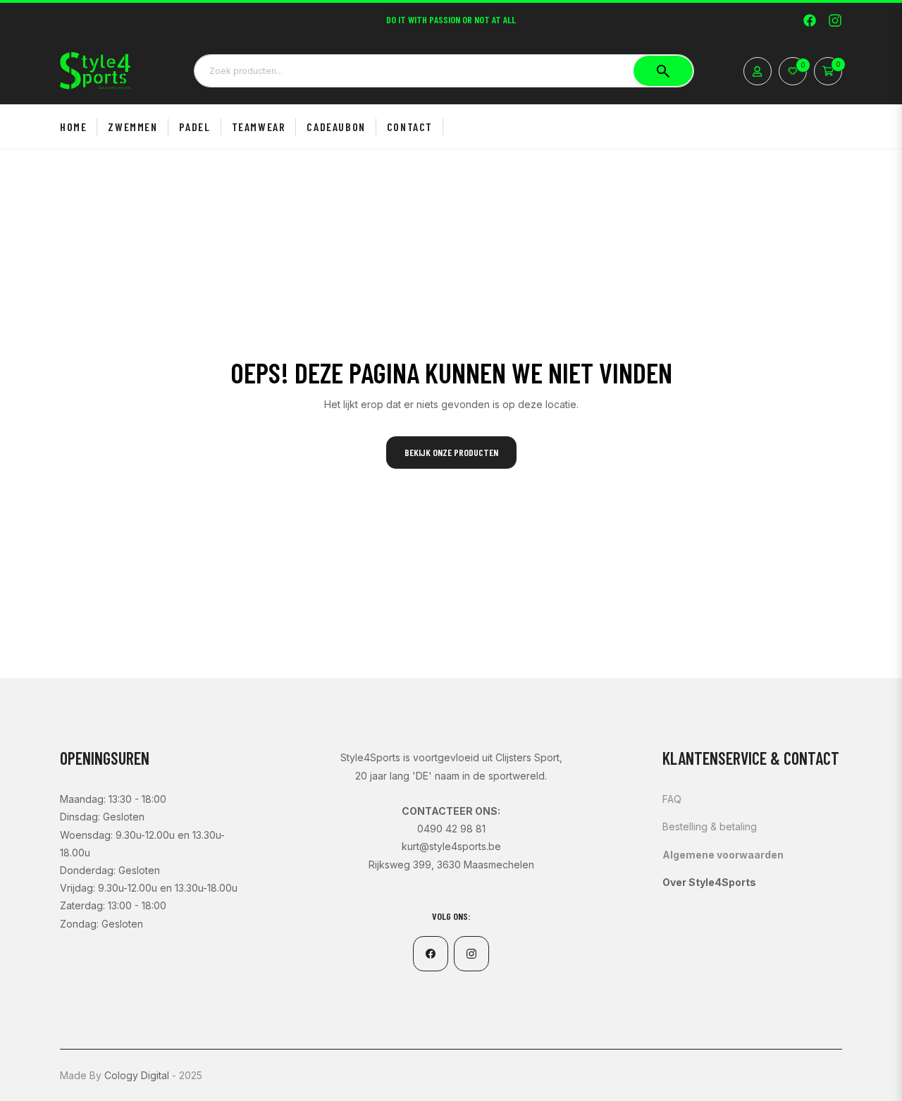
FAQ (671, 799)
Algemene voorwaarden (723, 855)
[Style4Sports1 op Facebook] (810, 19)
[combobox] (444, 70)
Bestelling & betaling (709, 826)
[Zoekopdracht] (663, 70)
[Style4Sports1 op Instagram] (835, 19)
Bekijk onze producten (451, 452)
